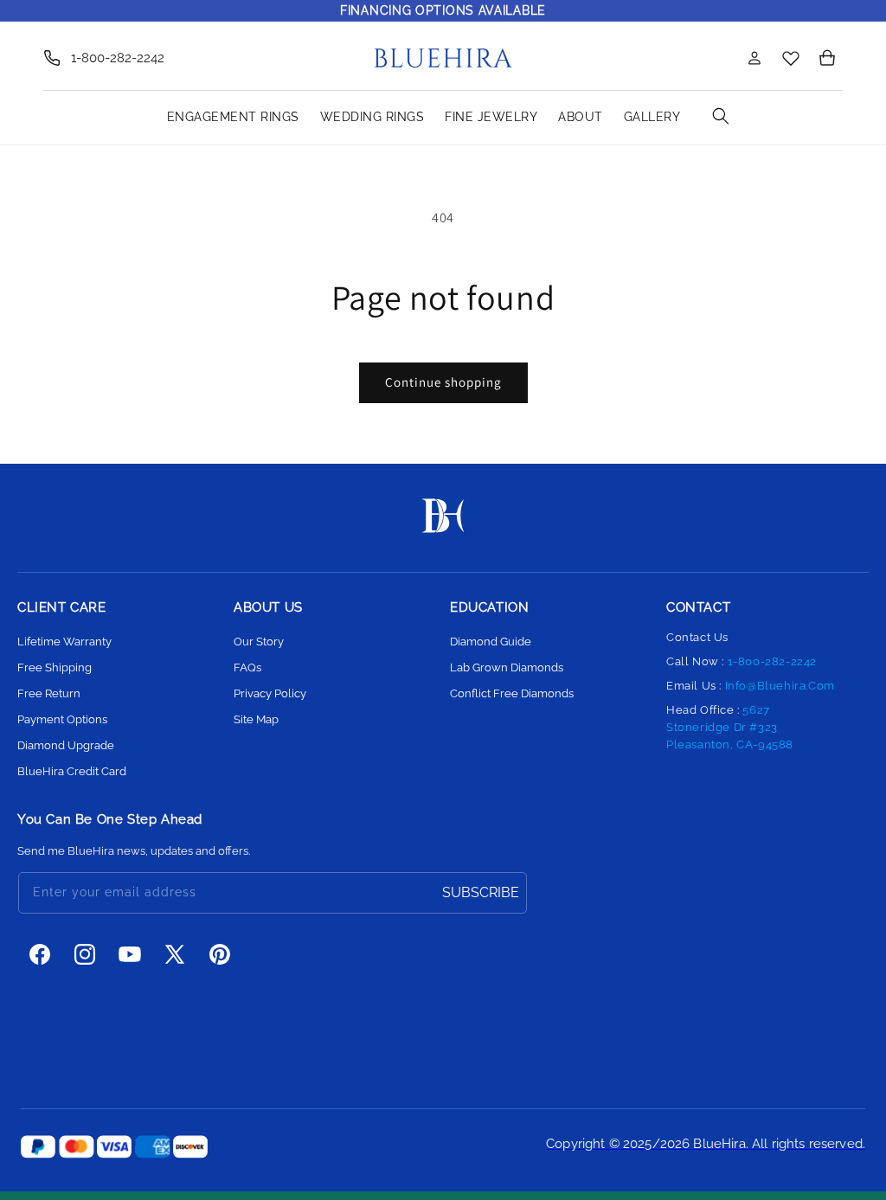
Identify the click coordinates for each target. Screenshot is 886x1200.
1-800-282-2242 (117, 58)
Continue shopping (443, 382)
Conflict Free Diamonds (512, 693)
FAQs (247, 667)
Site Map (256, 719)
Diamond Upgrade (65, 745)
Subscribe (480, 892)
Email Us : (750, 685)
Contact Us (697, 637)
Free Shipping (54, 667)
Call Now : (741, 661)
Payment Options (62, 719)
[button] (716, 58)
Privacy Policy (270, 693)
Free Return (48, 693)
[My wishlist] (791, 57)
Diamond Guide (490, 641)
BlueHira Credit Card (71, 771)
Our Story (259, 641)
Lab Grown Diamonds (506, 667)
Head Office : (729, 727)
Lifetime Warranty (64, 641)
